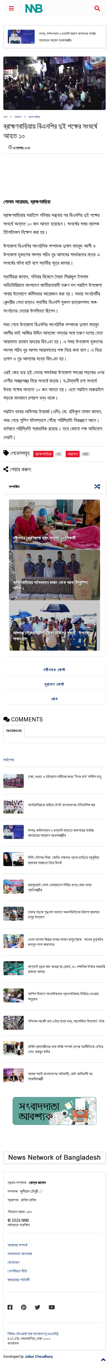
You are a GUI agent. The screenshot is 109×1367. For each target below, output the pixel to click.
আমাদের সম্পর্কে (17, 1245)
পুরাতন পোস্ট (54, 684)
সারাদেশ (18, 116)
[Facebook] (10, 1307)
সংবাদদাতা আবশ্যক (20, 1253)
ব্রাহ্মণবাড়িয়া (34, 116)
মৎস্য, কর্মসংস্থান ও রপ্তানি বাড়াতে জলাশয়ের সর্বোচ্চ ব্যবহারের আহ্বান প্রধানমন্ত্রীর (67, 37)
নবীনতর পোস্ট (55, 669)
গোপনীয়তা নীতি (17, 1271)
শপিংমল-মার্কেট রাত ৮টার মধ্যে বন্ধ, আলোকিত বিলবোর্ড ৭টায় (66, 1021)
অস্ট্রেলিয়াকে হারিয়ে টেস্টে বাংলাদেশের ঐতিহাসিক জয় (61, 805)
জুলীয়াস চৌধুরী (29, 1191)
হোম (5, 116)
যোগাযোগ (14, 1262)
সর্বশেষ (8, 760)
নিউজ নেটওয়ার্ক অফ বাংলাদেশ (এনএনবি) (33, 1333)
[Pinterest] (23, 1307)
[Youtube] (52, 1307)
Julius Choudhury (39, 1357)
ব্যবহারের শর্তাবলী (19, 1279)
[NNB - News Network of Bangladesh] (33, 10)
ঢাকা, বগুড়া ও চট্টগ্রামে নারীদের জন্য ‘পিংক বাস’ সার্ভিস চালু (64, 776)
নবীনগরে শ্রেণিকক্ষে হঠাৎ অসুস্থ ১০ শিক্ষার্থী (44, 538)
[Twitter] (37, 1307)
